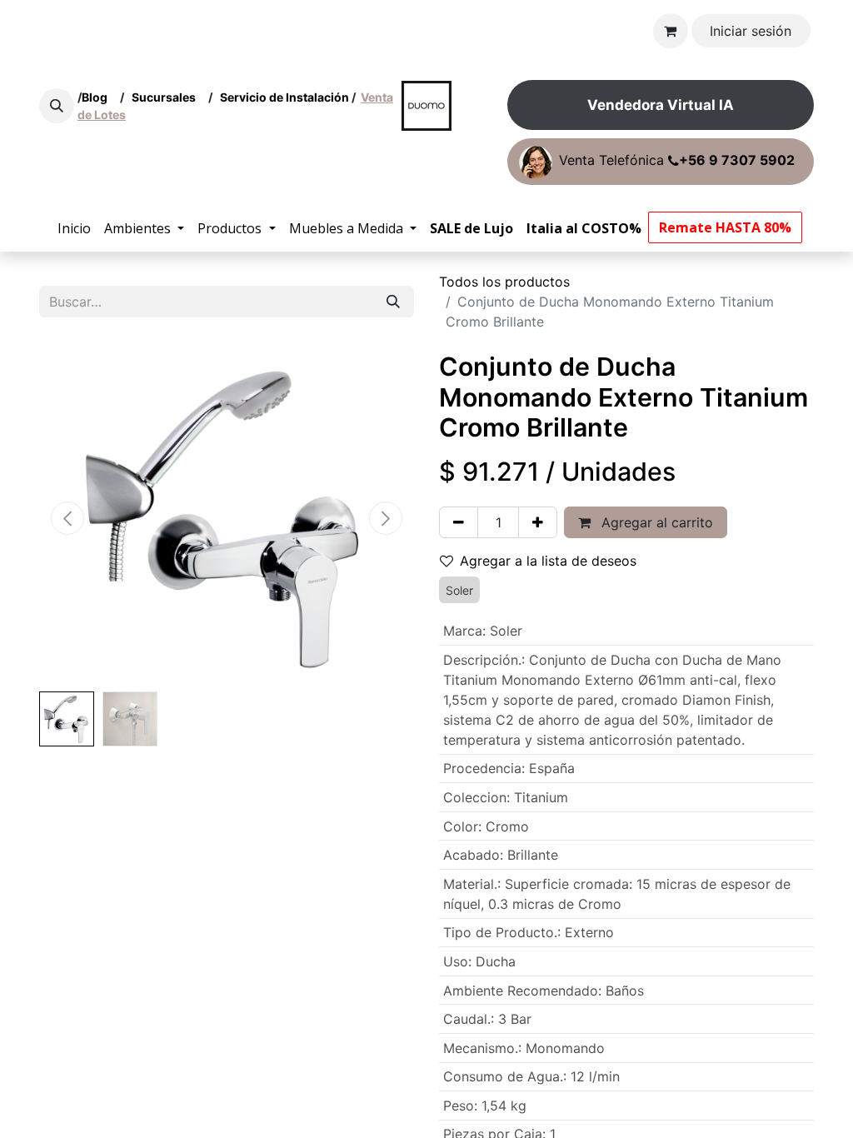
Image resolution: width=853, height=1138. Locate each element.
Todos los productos (504, 281)
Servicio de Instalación (284, 97)
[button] (56, 105)
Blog (97, 97)
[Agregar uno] (537, 522)
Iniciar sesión (750, 30)
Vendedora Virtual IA (660, 105)
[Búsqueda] (393, 301)
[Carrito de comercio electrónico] (670, 30)
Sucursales (167, 97)
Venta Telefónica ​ (677, 160)
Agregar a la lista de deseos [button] (548, 560)
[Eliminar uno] (458, 522)
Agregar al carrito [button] (655, 522)
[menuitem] (74, 228)
